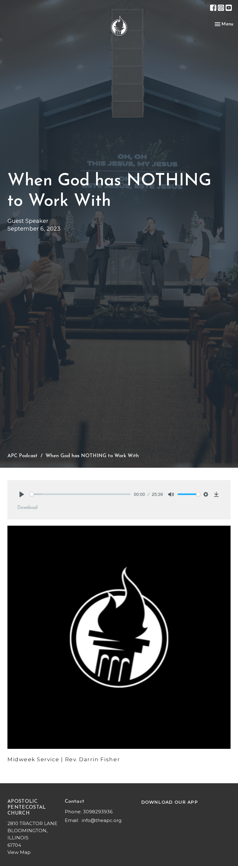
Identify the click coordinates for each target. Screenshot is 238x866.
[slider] (80, 494)
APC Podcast (22, 455)
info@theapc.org (101, 820)
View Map (19, 852)
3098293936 (97, 812)
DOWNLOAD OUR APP (169, 802)
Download (27, 508)
